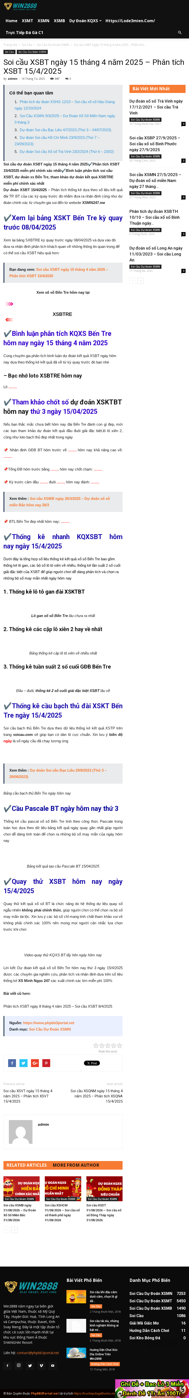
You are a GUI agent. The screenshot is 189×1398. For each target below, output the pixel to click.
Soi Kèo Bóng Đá (144, 1338)
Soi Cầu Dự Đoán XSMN (53, 45)
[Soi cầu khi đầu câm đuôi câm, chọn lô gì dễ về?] (76, 1296)
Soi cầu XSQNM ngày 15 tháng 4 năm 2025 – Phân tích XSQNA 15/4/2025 (97, 1096)
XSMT (27, 20)
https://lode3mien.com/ (130, 20)
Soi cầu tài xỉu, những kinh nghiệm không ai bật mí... (104, 1325)
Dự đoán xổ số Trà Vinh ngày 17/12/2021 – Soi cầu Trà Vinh (156, 107)
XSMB (59, 20)
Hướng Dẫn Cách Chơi (104, 1364)
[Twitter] (30, 1366)
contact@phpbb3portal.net (38, 1352)
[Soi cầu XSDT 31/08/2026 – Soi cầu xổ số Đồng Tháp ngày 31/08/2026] (104, 1188)
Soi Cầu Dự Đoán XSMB (150, 1308)
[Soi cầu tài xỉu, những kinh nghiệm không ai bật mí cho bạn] (76, 1326)
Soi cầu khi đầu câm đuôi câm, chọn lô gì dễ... (103, 1296)
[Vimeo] (41, 1366)
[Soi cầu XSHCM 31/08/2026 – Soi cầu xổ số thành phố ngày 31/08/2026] (63, 1188)
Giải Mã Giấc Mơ (144, 1323)
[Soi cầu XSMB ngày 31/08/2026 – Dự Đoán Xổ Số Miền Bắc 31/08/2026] (21, 1188)
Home (11, 20)
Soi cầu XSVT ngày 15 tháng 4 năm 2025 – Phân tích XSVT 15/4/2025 (27, 1096)
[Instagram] (19, 1366)
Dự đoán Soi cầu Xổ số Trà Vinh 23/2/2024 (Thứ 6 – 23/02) (67, 151)
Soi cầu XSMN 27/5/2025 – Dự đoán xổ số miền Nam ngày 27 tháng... (155, 180)
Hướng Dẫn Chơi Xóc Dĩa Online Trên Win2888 (104, 1354)
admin (12, 78)
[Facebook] (7, 1366)
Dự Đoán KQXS (83, 20)
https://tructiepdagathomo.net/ (95, 1393)
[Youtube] (53, 1366)
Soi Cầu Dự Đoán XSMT (150, 1301)
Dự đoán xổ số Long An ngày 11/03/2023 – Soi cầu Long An (155, 254)
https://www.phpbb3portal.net (48, 1023)
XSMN (43, 20)
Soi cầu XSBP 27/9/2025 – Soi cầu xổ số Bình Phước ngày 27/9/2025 (154, 143)
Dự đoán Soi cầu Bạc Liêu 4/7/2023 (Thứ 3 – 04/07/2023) (65, 130)
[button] (180, 32)
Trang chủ (10, 45)
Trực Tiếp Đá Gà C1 (24, 32)
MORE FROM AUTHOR (76, 1165)
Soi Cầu (27, 45)
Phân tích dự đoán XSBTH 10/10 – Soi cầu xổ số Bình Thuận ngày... (154, 217)
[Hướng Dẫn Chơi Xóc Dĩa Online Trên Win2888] (76, 1353)
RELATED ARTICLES (26, 1165)
